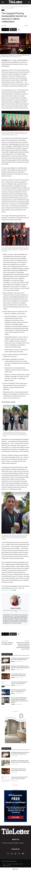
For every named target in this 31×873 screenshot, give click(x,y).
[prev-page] (2, 707)
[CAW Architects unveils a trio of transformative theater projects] (6, 676)
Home (3, 6)
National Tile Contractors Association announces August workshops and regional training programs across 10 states (22, 646)
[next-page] (5, 707)
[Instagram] (11, 853)
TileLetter (13, 661)
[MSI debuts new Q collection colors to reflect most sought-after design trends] (6, 668)
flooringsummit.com (6, 590)
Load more (15, 785)
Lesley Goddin (15, 608)
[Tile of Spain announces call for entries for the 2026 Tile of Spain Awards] (6, 660)
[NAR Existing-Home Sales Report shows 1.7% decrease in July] (6, 692)
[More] (18, 29)
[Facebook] (8, 853)
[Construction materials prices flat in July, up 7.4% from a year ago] (6, 684)
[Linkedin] (15, 853)
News (6, 6)
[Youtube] (22, 853)
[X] (19, 853)
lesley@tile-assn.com (22, 610)
